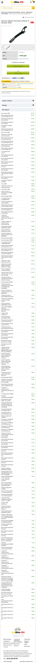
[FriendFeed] (20, 77)
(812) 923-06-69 (12, 658)
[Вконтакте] (13, 77)
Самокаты (6, 641)
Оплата (16, 645)
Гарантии (27, 639)
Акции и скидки (26, 641)
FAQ (25, 644)
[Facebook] (15, 77)
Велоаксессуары (7, 643)
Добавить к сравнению (19, 62)
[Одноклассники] (19, 77)
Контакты (27, 646)
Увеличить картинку (7, 26)
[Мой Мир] (22, 77)
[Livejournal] (24, 77)
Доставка (22, 81)
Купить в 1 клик (18, 73)
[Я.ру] (11, 77)
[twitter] (17, 77)
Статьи (5, 646)
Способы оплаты (15, 81)
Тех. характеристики (6, 81)
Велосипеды (7, 639)
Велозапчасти (7, 645)
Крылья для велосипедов (23, 83)
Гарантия (27, 81)
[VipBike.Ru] (18, 630)
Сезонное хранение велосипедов (18, 640)
